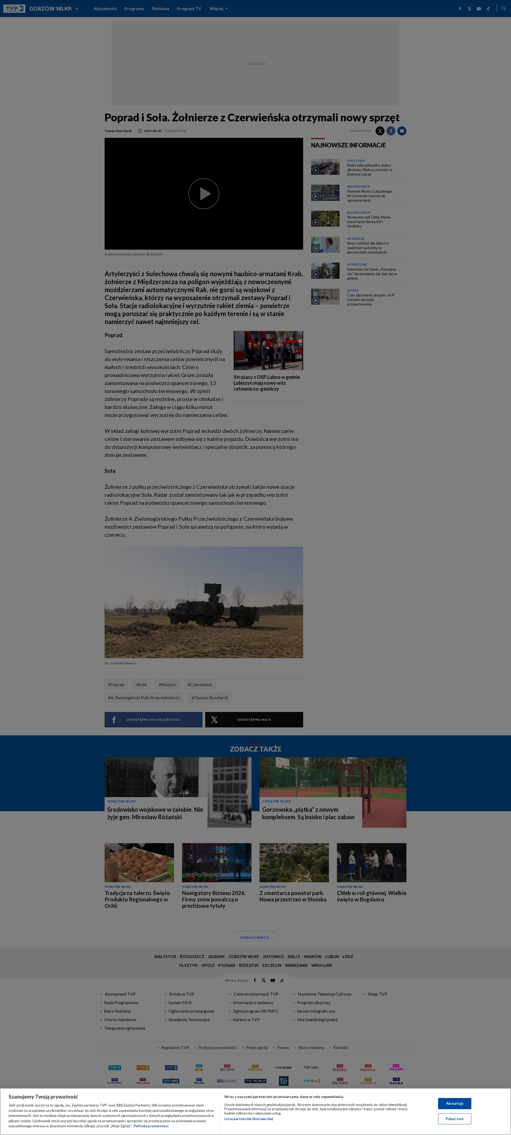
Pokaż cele (455, 1119)
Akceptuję (454, 1103)
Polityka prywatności (151, 1126)
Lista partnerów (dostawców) (248, 1119)
